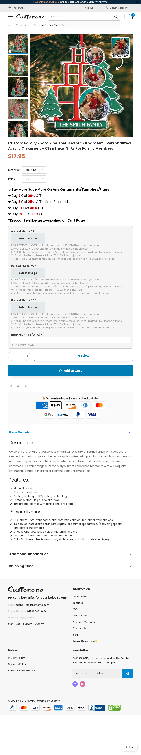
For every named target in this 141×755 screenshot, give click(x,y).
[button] (129, 85)
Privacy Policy (16, 658)
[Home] (9, 25)
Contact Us (79, 628)
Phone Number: (17, 611)
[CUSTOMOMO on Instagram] (82, 684)
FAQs (75, 609)
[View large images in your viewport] (126, 130)
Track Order (18, 7)
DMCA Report (80, 615)
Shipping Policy (17, 664)
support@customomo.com (32, 605)
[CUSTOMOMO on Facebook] (75, 684)
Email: (11, 605)
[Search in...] (116, 16)
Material (14, 170)
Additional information (29, 554)
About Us (77, 603)
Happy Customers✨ (84, 641)
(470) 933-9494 (37, 611)
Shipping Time (21, 566)
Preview (83, 355)
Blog (75, 635)
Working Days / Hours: (21, 617)
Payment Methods (83, 622)
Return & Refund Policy (22, 670)
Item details (19, 432)
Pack (11, 179)
